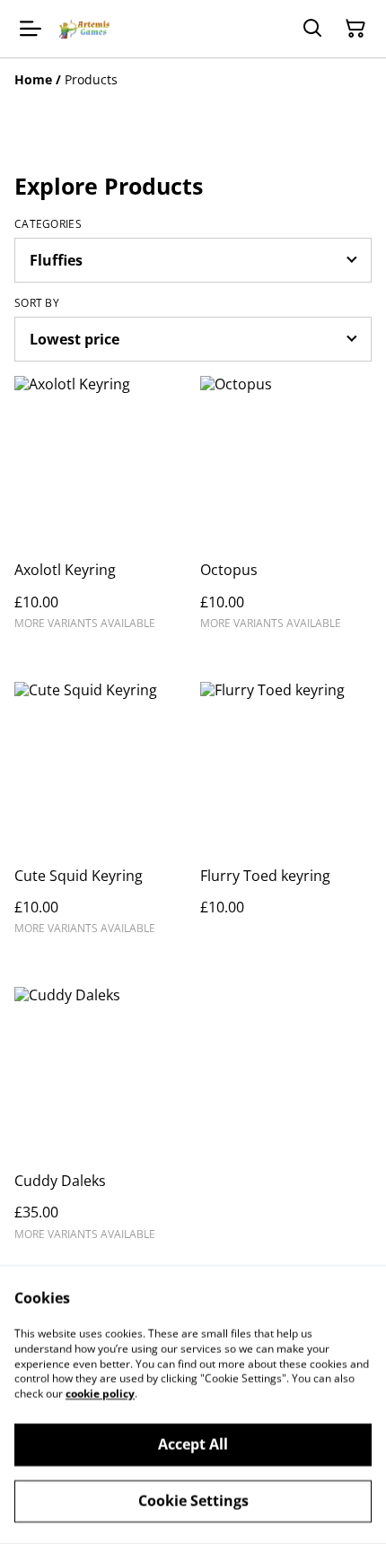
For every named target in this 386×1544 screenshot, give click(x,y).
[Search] (312, 28)
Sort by (36, 303)
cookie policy (100, 1393)
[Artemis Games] (84, 29)
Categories (48, 224)
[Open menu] (30, 28)
